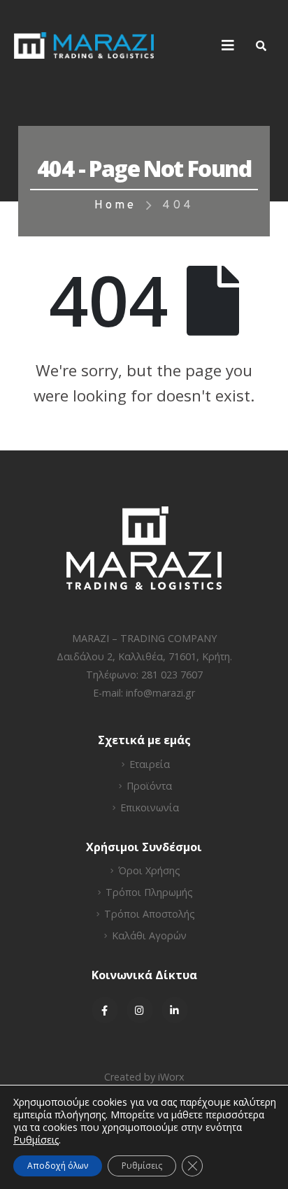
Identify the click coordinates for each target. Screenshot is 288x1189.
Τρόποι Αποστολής (149, 913)
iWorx (171, 1076)
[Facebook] (105, 1010)
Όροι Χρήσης (149, 870)
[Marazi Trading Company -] (84, 45)
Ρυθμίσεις (142, 1166)
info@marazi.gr (160, 692)
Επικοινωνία (149, 807)
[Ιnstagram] (140, 1010)
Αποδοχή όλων (57, 1166)
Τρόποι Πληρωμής (149, 892)
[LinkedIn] (174, 1010)
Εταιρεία (149, 764)
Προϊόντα (149, 785)
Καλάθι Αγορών (149, 935)
